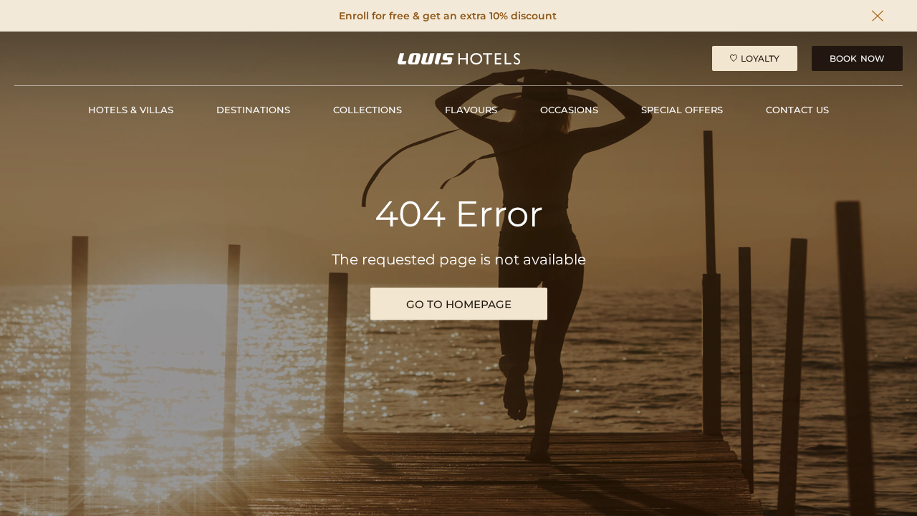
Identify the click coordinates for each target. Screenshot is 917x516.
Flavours (471, 109)
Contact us (797, 109)
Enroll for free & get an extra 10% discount (448, 16)
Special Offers (682, 109)
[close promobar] (877, 16)
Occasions (569, 109)
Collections (367, 109)
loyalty (760, 58)
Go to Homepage (459, 304)
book (857, 58)
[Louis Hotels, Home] (459, 58)
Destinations (253, 109)
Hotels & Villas (130, 109)
